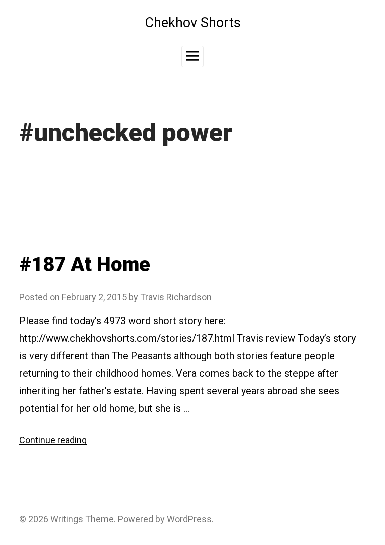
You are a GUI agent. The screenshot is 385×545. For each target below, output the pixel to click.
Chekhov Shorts (193, 23)
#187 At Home (84, 264)
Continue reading (53, 440)
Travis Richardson (176, 297)
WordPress (189, 519)
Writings (66, 519)
